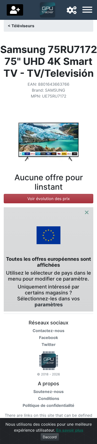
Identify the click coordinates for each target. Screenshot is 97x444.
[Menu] (87, 10)
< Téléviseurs (21, 25)
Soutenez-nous (48, 391)
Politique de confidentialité (48, 405)
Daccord (50, 437)
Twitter (49, 344)
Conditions (48, 398)
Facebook (48, 337)
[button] (72, 10)
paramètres (49, 305)
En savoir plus (69, 430)
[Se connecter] (15, 10)
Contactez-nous (48, 330)
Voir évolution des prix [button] (48, 198)
